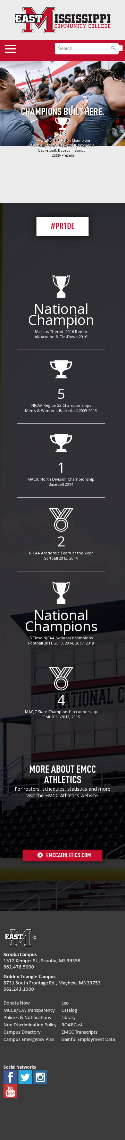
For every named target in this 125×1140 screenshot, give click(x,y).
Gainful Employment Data (88, 1039)
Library (68, 1017)
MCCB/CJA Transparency (29, 1010)
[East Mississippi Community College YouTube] (10, 1090)
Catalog (69, 1010)
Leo (65, 1003)
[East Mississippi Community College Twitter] (25, 1076)
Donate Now (16, 1003)
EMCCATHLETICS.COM (68, 855)
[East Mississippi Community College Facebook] (10, 1076)
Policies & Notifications (27, 1017)
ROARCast (72, 1024)
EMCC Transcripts (79, 1032)
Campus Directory (22, 1032)
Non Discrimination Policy (30, 1024)
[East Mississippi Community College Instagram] (40, 1076)
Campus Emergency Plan (29, 1039)
